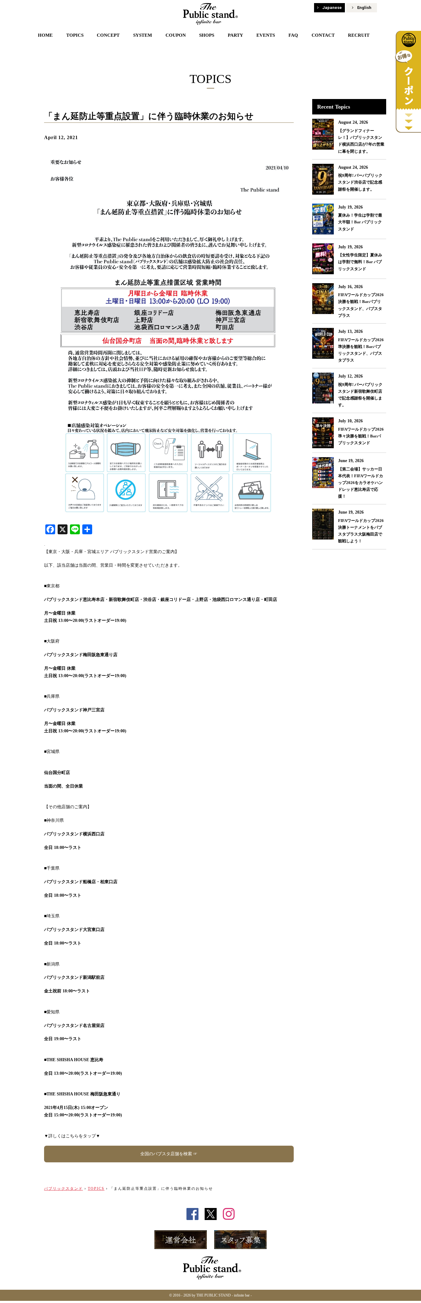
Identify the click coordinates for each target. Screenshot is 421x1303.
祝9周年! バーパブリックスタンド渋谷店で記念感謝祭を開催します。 (360, 182)
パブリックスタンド (63, 1188)
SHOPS (206, 35)
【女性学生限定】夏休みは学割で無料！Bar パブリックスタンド (360, 262)
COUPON (176, 35)
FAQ (293, 35)
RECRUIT (359, 35)
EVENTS (265, 35)
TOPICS (75, 35)
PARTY (235, 35)
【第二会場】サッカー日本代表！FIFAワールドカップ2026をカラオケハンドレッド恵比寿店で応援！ (360, 482)
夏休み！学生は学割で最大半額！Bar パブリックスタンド (360, 222)
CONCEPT (108, 35)
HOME (45, 35)
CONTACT (323, 35)
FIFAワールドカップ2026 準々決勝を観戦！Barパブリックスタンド (361, 436)
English (364, 7)
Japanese (332, 7)
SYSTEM (142, 35)
